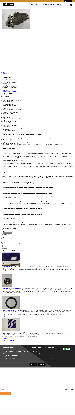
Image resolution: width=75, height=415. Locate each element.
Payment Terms (5, 138)
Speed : (13, 292)
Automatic (4, 97)
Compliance (5, 132)
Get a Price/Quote (6, 90)
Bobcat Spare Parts (50, 360)
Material (4, 105)
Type (3, 108)
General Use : (30, 266)
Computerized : (26, 268)
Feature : (42, 268)
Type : (48, 269)
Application (4, 128)
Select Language (68, 389)
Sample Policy (5, 142)
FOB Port (4, 136)
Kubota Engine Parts (50, 355)
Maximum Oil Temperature (8, 124)
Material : (21, 269)
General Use (5, 111)
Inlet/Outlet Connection (7, 120)
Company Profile (38, 4)
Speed (3, 113)
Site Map (35, 360)
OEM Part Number (6, 130)
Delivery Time (5, 139)
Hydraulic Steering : (57, 269)
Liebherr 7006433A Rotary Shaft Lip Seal (11, 310)
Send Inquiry (14, 91)
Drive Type (4, 126)
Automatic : (58, 268)
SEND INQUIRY (5, 340)
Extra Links (52, 4)
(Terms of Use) (35, 388)
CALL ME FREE (11, 340)
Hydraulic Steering (6, 101)
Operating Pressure (6, 121)
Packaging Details (6, 143)
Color (3, 96)
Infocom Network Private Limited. (24, 390)
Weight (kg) (5, 117)
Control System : (26, 336)
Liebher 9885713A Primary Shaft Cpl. (10, 288)
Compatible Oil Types (7, 125)
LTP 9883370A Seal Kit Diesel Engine (10, 266)
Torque (4, 109)
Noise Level (4, 129)
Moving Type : (38, 269)
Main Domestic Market (7, 146)
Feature (4, 99)
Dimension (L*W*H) (6, 112)
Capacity (4, 107)
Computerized (5, 114)
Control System (5, 103)
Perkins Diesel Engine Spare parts (52, 358)
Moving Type (5, 104)
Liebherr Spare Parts (50, 353)
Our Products (46, 4)
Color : (9, 291)
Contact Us (58, 4)
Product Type (5, 116)
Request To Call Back (7, 91)
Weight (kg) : (27, 311)
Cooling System (5, 100)
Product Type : (17, 268)
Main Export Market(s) (7, 144)
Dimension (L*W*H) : (54, 266)
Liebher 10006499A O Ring (8, 332)
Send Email (69, 1)
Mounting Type (5, 122)
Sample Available (6, 140)
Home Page (30, 4)
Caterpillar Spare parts (50, 351)
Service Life (4, 118)
